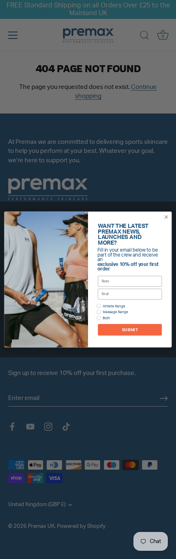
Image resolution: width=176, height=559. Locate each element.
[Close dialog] (166, 216)
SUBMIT (130, 329)
